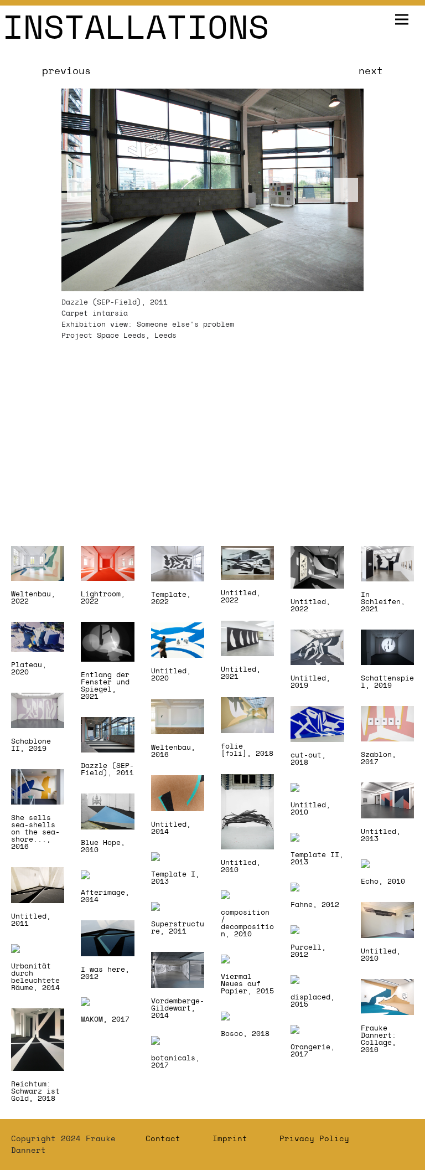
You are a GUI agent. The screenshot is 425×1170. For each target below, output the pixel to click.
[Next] (346, 190)
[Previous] (79, 190)
